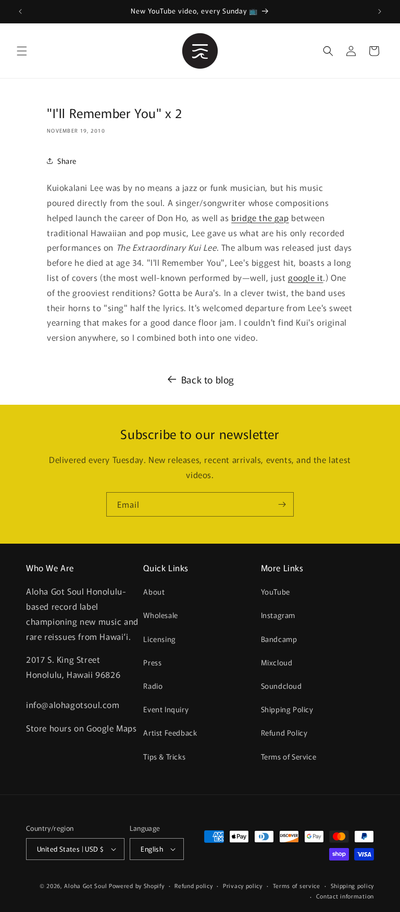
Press (152, 662)
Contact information (345, 896)
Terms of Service (289, 756)
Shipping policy (352, 885)
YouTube (275, 591)
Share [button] (67, 161)
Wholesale (160, 615)
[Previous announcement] (20, 11)
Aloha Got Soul (85, 885)
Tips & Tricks (164, 756)
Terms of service (296, 885)
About (154, 591)
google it (305, 277)
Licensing (159, 639)
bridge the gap (260, 217)
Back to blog (207, 379)
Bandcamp (279, 639)
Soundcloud (281, 685)
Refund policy (193, 885)
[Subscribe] (281, 504)
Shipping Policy (287, 709)
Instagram (278, 615)
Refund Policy (284, 732)
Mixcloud (277, 662)
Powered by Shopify (137, 885)
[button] (21, 51)
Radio (152, 685)
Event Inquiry (166, 709)
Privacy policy (242, 885)
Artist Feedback (170, 732)
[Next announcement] (379, 11)
